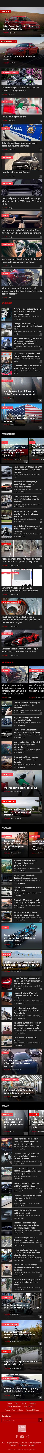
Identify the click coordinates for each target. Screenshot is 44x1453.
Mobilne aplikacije (10, 573)
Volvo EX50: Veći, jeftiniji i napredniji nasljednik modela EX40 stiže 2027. (21, 1389)
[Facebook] (17, 1437)
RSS (3, 1442)
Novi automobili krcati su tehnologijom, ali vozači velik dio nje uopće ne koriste (21, 260)
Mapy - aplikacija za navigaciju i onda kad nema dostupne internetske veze (27, 744)
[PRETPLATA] (40, 1420)
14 (41, 989)
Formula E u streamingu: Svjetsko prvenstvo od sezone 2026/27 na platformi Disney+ (20, 938)
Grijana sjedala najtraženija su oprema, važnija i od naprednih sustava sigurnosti (26, 1156)
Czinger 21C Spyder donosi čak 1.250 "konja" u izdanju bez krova (14, 845)
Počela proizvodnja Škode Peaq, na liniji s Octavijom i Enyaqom (20, 1091)
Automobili (7, 157)
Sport (5, 927)
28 (41, 1164)
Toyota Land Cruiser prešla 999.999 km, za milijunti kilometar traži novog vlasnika (28, 1171)
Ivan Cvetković (8, 459)
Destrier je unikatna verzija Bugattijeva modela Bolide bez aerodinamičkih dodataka (26, 1225)
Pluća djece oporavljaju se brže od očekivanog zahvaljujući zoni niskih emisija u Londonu (28, 341)
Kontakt (31, 1445)
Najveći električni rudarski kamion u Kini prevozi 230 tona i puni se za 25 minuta (28, 528)
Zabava (4, 11)
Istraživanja (8, 244)
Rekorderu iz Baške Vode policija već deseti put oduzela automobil (18, 144)
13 (41, 121)
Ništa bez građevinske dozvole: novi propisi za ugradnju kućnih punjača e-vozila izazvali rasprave (21, 291)
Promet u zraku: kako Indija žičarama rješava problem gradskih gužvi (25, 863)
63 (41, 522)
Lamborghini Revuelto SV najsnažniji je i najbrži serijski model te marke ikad (20, 650)
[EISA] (22, 1429)
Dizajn (5, 215)
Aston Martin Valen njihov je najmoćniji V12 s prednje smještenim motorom (25, 484)
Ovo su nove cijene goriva (13, 116)
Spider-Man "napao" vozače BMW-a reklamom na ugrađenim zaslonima (27, 1267)
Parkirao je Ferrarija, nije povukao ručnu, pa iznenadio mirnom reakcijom (20, 1063)
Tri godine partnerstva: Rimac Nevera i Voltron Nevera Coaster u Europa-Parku (28, 1010)
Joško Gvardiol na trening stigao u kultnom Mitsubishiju (19, 27)
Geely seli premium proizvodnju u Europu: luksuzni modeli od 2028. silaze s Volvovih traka (21, 201)
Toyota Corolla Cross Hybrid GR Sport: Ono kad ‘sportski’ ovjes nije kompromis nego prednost (14, 450)
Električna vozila (8, 41)
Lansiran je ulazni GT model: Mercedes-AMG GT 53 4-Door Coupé (26, 995)
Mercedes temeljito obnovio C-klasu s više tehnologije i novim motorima (26, 499)
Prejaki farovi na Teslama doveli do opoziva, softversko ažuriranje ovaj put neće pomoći (28, 980)
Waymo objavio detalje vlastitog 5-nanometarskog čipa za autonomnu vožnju (27, 311)
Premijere (7, 836)
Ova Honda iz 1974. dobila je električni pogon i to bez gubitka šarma (19, 1335)
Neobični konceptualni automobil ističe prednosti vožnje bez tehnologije (27, 1198)
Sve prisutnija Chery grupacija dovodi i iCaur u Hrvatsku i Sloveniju (26, 759)
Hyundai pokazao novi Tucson (15, 172)
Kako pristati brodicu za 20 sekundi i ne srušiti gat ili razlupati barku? (28, 326)
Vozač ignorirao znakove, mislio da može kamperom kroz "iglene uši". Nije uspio (20, 560)
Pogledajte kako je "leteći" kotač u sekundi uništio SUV (20, 1363)
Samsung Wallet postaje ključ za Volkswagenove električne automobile (20, 589)
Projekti (6, 954)
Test (4, 442)
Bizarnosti (7, 381)
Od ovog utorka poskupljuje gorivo (20, 788)
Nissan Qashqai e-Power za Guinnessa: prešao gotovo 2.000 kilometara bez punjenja (27, 1252)
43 (41, 298)
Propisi (5, 128)
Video (5, 544)
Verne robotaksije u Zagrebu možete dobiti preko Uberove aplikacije (26, 513)
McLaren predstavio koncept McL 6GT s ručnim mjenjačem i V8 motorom (20, 812)
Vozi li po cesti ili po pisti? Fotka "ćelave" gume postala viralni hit (19, 392)
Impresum (13, 1445)
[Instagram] (27, 1437)
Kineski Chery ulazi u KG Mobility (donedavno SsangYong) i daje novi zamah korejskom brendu (27, 1025)
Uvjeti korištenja (13, 1442)
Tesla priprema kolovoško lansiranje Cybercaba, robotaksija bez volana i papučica (21, 418)
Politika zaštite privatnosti (31, 1442)
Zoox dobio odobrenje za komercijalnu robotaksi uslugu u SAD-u (21, 1308)
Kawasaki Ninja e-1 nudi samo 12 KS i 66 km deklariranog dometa (20, 89)
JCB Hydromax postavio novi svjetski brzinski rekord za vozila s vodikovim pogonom (21, 965)
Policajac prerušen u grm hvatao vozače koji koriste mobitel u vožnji (27, 1282)
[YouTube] (22, 1437)
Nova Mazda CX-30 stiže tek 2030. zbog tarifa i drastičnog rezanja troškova (28, 469)
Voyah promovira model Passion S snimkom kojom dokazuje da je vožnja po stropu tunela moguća (20, 620)
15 (25, 462)
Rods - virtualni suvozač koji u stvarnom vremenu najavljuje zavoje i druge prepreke (26, 1141)
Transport (7, 102)
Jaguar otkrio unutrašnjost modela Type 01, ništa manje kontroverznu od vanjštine (21, 231)
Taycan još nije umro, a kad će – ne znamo (19, 57)
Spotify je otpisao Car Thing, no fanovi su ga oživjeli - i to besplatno (27, 705)
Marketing (23, 1445)
